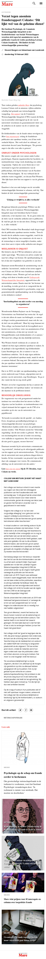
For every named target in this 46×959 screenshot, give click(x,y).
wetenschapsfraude (13, 718)
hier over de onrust (13, 468)
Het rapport (15, 114)
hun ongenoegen (12, 136)
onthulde (23, 105)
